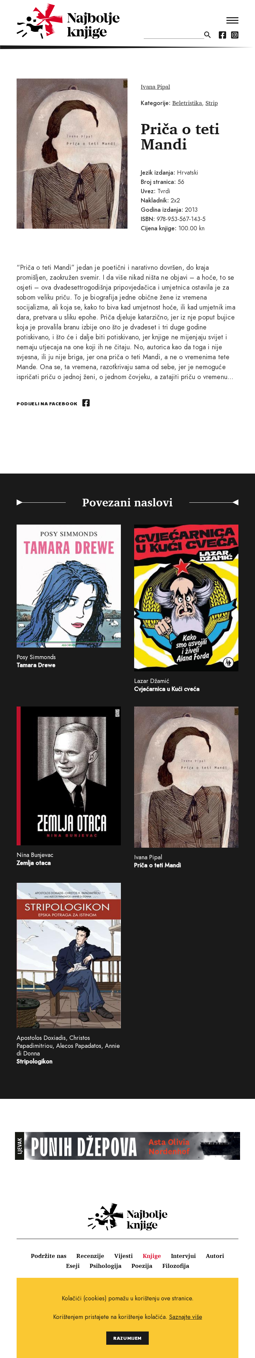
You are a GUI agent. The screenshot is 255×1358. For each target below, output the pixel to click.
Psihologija (106, 1266)
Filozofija (175, 1266)
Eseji (73, 1266)
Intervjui (183, 1256)
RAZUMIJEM (127, 1338)
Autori (215, 1256)
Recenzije (90, 1256)
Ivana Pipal (155, 86)
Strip (212, 103)
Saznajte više (185, 1317)
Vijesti (123, 1256)
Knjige (152, 1256)
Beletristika (187, 103)
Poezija (141, 1266)
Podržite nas (48, 1256)
